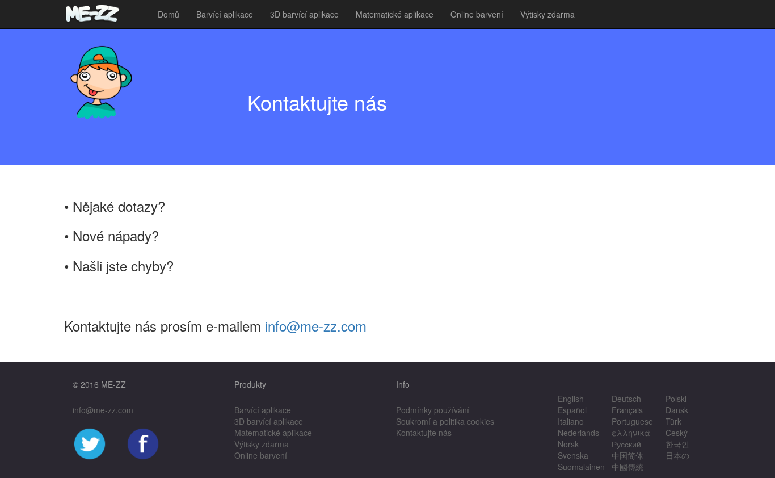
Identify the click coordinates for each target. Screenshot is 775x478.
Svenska (573, 455)
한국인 (677, 444)
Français (627, 410)
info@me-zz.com (316, 326)
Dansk (677, 410)
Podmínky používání (432, 410)
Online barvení (476, 14)
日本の (677, 455)
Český (677, 432)
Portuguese (632, 421)
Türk (673, 421)
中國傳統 (627, 466)
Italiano (571, 421)
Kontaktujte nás (424, 432)
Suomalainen (581, 466)
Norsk (568, 444)
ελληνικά (631, 432)
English (571, 398)
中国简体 (627, 455)
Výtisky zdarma (547, 14)
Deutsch (626, 398)
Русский (626, 444)
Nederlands (578, 432)
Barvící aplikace (224, 14)
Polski (676, 398)
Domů (168, 14)
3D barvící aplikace (304, 14)
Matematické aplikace (394, 14)
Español (572, 410)
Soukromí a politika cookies (445, 421)
